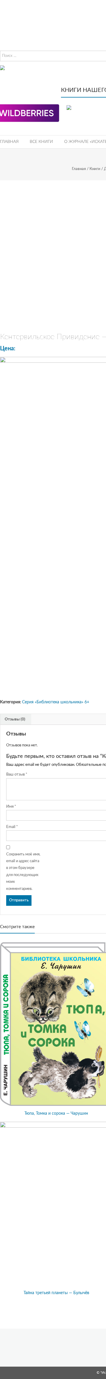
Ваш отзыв (16, 774)
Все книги (41, 142)
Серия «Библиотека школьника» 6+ (55, 702)
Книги (95, 169)
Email (12, 827)
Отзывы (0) (15, 719)
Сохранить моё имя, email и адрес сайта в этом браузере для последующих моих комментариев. (23, 871)
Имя (11, 807)
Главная (9, 142)
